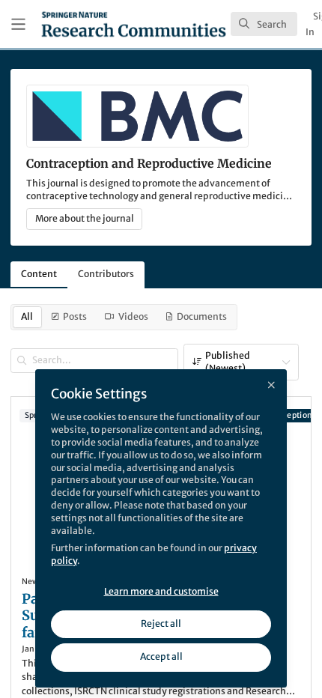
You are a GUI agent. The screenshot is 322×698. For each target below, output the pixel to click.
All (27, 316)
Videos (133, 316)
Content (39, 273)
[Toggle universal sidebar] (18, 24)
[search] (264, 24)
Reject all (161, 623)
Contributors (106, 273)
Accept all (161, 656)
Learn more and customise (161, 591)
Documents (202, 316)
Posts (75, 316)
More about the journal (84, 218)
